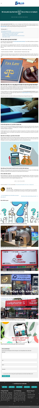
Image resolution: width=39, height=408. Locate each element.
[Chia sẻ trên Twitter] (18, 181)
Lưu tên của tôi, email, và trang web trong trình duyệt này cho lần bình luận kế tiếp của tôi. (18, 373)
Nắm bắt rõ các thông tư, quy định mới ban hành (9, 34)
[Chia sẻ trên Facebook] (17, 181)
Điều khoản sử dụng (31, 394)
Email (3, 364)
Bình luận (3, 352)
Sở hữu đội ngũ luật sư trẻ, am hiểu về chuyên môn (10, 33)
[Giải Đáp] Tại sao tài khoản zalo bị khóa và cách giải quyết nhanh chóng (14, 223)
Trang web (3, 369)
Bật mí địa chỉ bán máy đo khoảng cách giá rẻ (29, 196)
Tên (3, 360)
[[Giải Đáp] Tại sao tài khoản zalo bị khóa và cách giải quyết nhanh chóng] (19, 212)
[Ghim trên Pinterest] (22, 181)
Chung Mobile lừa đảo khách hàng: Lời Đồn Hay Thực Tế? (11, 295)
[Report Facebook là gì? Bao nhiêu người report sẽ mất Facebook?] (19, 332)
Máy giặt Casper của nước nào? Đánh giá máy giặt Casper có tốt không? (14, 247)
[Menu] (1, 3)
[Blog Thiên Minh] (19, 3)
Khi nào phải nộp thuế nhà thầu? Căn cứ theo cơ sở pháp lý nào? (25, 184)
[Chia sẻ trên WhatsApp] (15, 181)
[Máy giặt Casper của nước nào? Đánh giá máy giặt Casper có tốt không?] (19, 236)
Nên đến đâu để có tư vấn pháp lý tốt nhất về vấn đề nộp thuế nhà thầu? (12, 32)
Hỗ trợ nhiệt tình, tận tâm (6, 36)
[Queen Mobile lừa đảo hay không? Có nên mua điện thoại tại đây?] (19, 260)
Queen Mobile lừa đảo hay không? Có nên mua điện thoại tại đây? (12, 271)
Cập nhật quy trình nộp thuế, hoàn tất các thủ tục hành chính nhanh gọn (13, 35)
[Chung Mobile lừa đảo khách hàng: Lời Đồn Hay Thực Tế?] (19, 284)
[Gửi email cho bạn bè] (20, 181)
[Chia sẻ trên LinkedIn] (24, 181)
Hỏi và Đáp (19, 10)
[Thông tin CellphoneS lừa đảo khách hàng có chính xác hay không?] (19, 308)
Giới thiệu (29, 392)
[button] (7, 29)
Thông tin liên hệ (30, 397)
